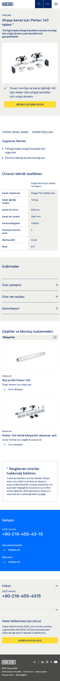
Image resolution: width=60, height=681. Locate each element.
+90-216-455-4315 (21, 595)
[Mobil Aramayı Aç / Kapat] (39, 4)
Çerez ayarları (41, 672)
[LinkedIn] (42, 662)
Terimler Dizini (8, 675)
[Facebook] (51, 662)
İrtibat (6, 585)
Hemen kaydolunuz (30, 640)
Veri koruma (28, 672)
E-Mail (42, 494)
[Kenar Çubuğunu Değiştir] (47, 4)
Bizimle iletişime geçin (30, 104)
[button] (34, 662)
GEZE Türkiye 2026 (9, 668)
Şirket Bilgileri (21, 675)
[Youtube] (55, 662)
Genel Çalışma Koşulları (11, 672)
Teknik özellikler (44, 132)
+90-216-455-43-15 (22, 533)
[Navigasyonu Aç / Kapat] (56, 4)
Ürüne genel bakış (15, 132)
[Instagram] (47, 662)
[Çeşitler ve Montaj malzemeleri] (30, 338)
